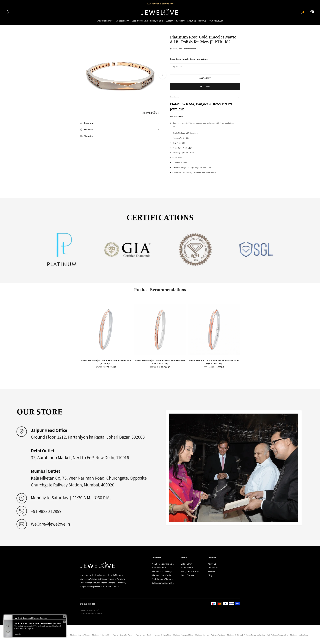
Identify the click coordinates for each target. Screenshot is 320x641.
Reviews (202, 20)
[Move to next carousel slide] (162, 75)
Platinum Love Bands (143, 635)
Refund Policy (187, 567)
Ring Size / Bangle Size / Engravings (188, 59)
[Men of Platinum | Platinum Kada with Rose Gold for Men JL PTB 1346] (160, 329)
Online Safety (186, 563)
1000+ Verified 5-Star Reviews (160, 3)
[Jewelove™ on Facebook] (81, 605)
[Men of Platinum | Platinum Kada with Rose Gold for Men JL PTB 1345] (214, 329)
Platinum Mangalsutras (279, 635)
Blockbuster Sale (140, 20)
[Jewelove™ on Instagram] (89, 605)
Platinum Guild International (205, 172)
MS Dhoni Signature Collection (165, 563)
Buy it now (205, 86)
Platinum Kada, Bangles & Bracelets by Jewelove (201, 106)
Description (174, 97)
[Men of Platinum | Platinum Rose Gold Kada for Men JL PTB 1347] (106, 329)
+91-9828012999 (216, 20)
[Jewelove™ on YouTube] (93, 605)
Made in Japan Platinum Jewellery (167, 579)
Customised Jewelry (175, 20)
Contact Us (213, 567)
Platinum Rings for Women (80, 635)
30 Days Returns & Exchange (193, 571)
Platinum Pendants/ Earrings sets (256, 635)
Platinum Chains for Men (101, 635)
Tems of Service (187, 575)
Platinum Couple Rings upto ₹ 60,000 (168, 571)
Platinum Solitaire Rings (162, 635)
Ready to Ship (156, 20)
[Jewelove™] (160, 12)
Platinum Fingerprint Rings (183, 635)
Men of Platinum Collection (164, 567)
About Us (191, 20)
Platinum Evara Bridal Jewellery (166, 575)
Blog (210, 575)
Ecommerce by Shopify (94, 613)
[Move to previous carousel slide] (77, 331)
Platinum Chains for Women (123, 635)
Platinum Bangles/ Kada (299, 635)
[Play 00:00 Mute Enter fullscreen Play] (120, 75)
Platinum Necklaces (234, 635)
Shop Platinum (104, 20)
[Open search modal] (7, 12)
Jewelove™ (96, 610)
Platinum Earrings (202, 635)
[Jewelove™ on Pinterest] (85, 605)
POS (81, 613)
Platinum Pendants (218, 635)
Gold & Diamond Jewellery (163, 583)
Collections (121, 20)
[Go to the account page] (302, 12)
